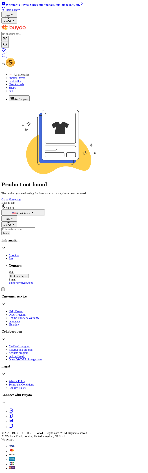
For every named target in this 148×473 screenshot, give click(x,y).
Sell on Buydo (17, 356)
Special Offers (17, 77)
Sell (11, 90)
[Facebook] (11, 426)
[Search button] (5, 45)
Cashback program (19, 346)
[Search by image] (5, 39)
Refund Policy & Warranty (24, 317)
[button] (74, 244)
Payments (14, 321)
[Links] (3, 289)
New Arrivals (16, 84)
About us (14, 255)
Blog (11, 258)
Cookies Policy (17, 387)
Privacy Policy (17, 381)
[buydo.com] (13, 30)
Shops (12, 87)
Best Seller (15, 81)
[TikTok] (11, 416)
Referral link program (21, 349)
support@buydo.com (21, 282)
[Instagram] (11, 411)
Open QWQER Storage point (25, 359)
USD (7, 15)
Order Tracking (17, 314)
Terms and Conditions (21, 384)
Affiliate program (18, 352)
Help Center (16, 311)
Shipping (14, 324)
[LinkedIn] (11, 421)
